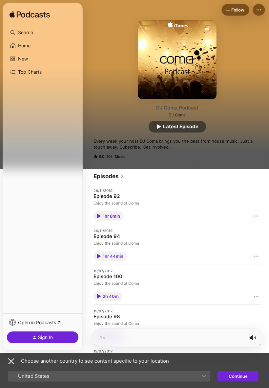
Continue (238, 376)
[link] (108, 176)
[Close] (11, 361)
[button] (42, 32)
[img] (30, 15)
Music (120, 156)
